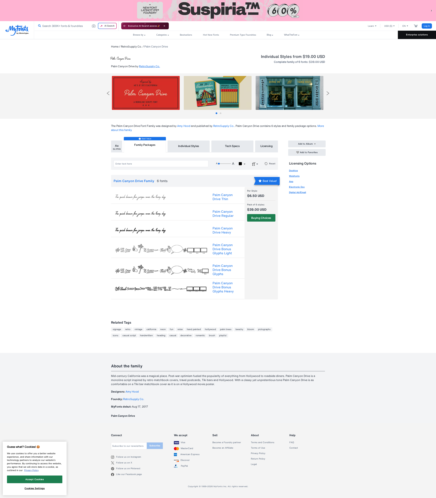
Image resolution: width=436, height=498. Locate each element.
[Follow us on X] (113, 462)
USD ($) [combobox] (388, 26)
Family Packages (144, 145)
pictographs (264, 329)
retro (127, 329)
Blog (269, 35)
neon (163, 329)
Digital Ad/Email (297, 192)
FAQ (291, 442)
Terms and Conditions (262, 442)
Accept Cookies (34, 479)
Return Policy (258, 458)
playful (223, 335)
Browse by (138, 35)
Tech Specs (232, 146)
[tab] (216, 113)
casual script (129, 335)
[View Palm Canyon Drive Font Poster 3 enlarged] (289, 93)
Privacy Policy (258, 453)
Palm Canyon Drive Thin (223, 196)
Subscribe (154, 445)
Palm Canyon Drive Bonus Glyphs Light (223, 249)
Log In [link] (427, 26)
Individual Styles (188, 146)
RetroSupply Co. (131, 46)
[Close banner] (164, 26)
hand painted (194, 329)
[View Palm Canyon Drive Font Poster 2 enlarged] (218, 93)
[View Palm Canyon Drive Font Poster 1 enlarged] (146, 93)
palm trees (225, 329)
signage (117, 329)
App (291, 181)
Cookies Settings (35, 488)
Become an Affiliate (222, 448)
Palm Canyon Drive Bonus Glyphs (223, 269)
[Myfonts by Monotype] (17, 30)
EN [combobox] (404, 26)
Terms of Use (258, 448)
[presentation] (108, 93)
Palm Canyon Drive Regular (223, 213)
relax (180, 329)
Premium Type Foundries (243, 34)
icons (115, 335)
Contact (293, 448)
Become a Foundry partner (226, 442)
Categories (161, 35)
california (151, 329)
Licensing (266, 146)
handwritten (146, 335)
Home (115, 46)
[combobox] (76, 26)
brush (212, 335)
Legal (254, 464)
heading (161, 335)
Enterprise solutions (417, 34)
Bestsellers (186, 34)
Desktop (293, 170)
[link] (38, 25)
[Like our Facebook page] (113, 474)
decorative (186, 335)
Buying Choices (261, 218)
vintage (138, 329)
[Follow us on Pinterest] (113, 468)
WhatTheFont (290, 35)
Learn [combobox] (371, 26)
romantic (200, 335)
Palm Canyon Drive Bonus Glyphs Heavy (223, 287)
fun (171, 329)
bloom (250, 329)
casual (172, 335)
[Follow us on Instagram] (113, 457)
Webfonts (294, 176)
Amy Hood (183, 126)
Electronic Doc (297, 187)
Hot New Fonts (211, 34)
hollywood (210, 329)
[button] (431, 10)
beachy (239, 329)
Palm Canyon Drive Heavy (223, 230)
